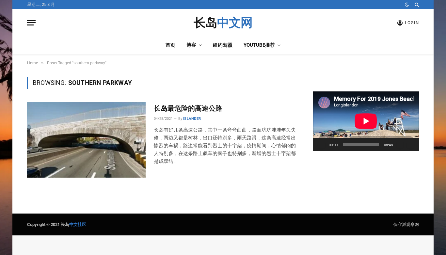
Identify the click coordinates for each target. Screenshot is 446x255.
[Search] (416, 4)
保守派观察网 (406, 224)
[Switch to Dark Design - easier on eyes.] (406, 4)
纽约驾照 (222, 45)
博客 (191, 45)
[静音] (400, 144)
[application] (366, 121)
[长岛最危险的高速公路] (86, 139)
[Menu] (31, 22)
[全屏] (410, 144)
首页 (170, 45)
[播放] (321, 144)
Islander (192, 119)
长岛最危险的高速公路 (188, 108)
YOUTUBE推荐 (259, 45)
